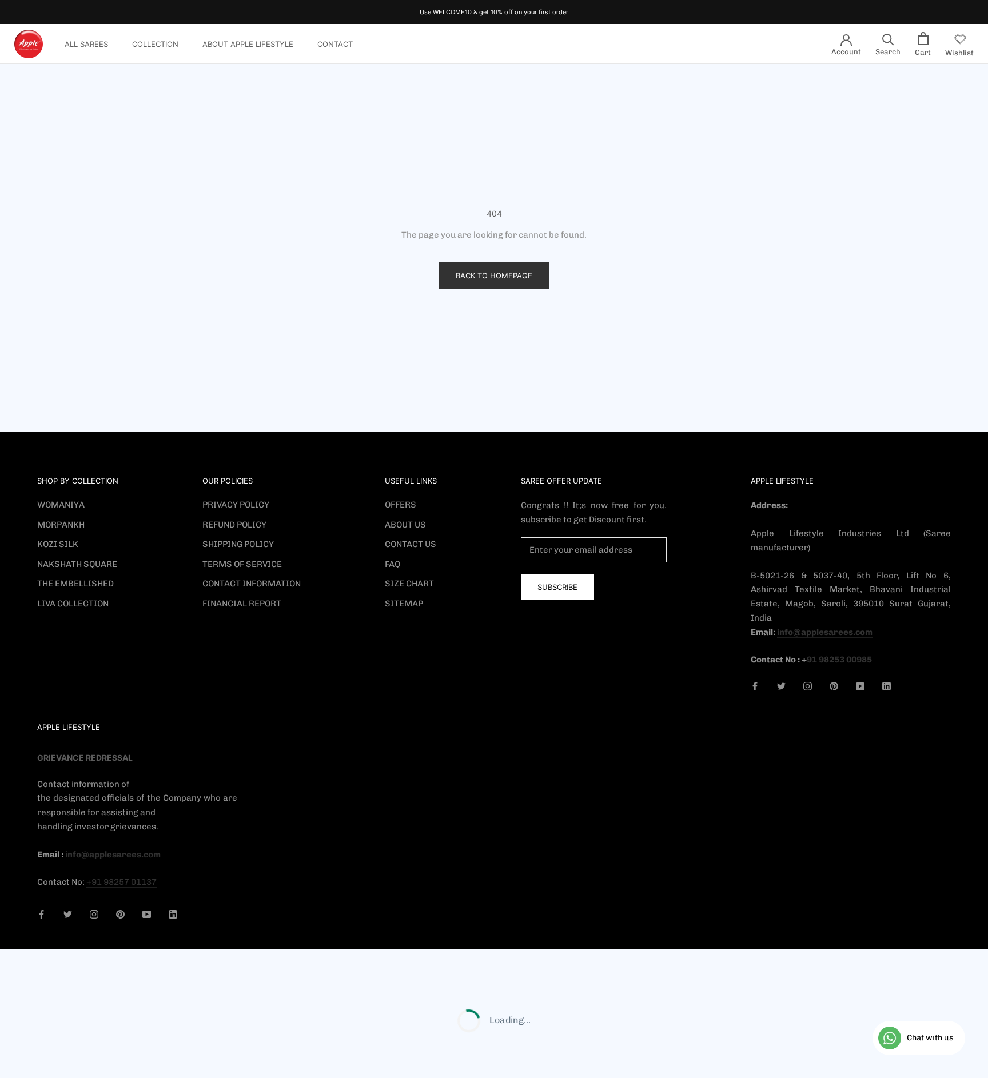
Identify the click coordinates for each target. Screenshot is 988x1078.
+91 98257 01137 (121, 882)
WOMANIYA (61, 505)
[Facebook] (755, 685)
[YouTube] (860, 685)
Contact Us (410, 544)
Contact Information (251, 583)
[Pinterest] (834, 685)
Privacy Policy (235, 505)
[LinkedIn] (886, 685)
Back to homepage (494, 275)
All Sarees (86, 44)
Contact (335, 44)
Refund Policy (234, 525)
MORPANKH (61, 525)
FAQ (392, 564)
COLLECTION (155, 44)
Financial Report (241, 603)
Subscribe (557, 587)
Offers (400, 505)
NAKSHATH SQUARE (77, 564)
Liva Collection (73, 603)
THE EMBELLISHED (75, 583)
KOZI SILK (57, 544)
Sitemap (404, 603)
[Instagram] (807, 685)
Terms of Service (242, 564)
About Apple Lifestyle (247, 44)
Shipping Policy (238, 544)
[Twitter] (781, 685)
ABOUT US (405, 525)
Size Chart (409, 583)
